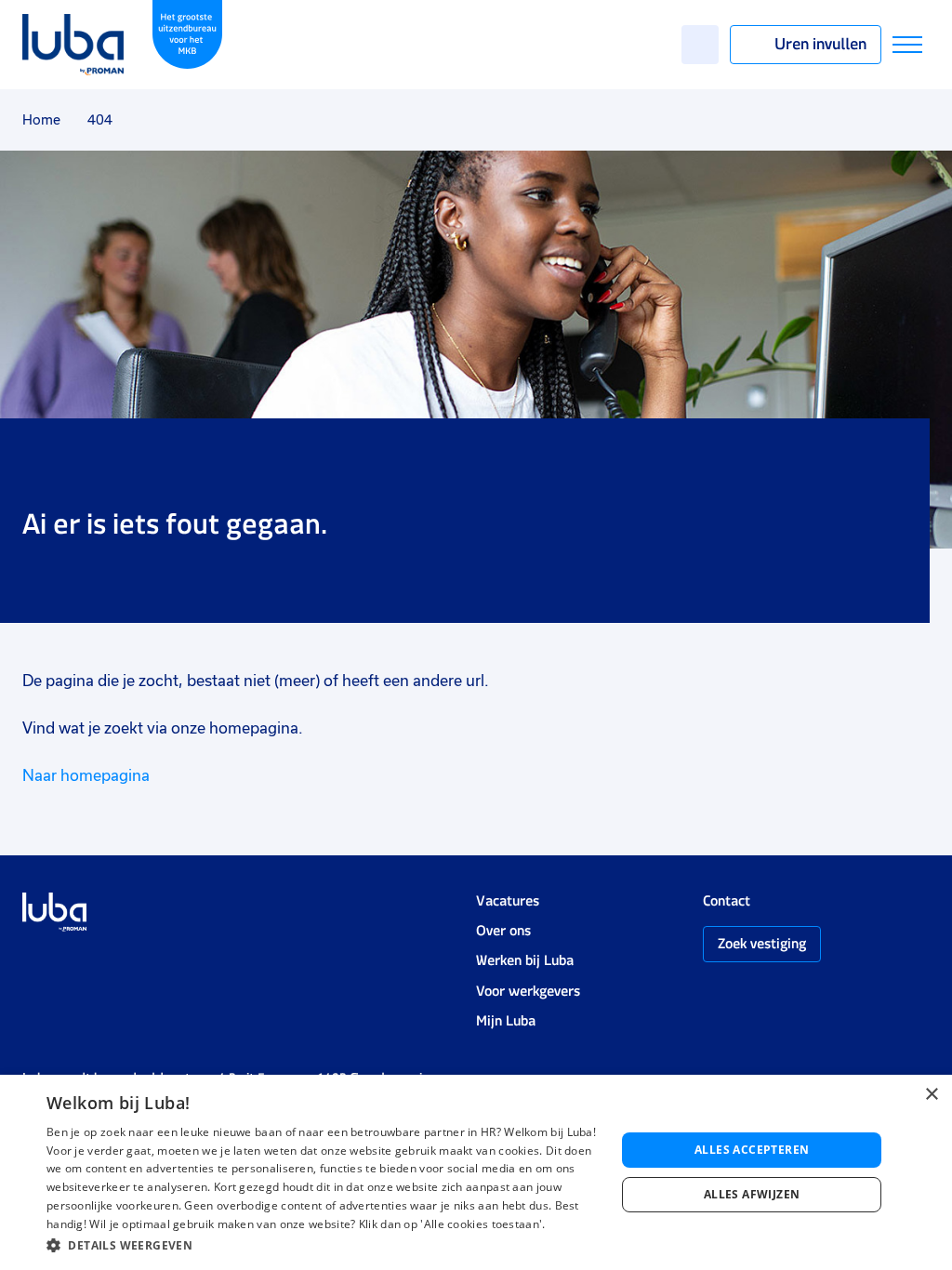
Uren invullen (820, 44)
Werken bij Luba (525, 960)
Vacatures (507, 900)
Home (41, 119)
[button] (322, 1245)
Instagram (31, 958)
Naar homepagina (86, 776)
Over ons (503, 930)
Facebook (59, 958)
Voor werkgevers (528, 990)
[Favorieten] (700, 44)
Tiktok (164, 958)
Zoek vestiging (762, 943)
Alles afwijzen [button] (752, 1194)
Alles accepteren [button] (751, 1150)
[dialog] (476, 1172)
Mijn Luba (506, 1020)
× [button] (931, 1095)
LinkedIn (87, 958)
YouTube (124, 958)
